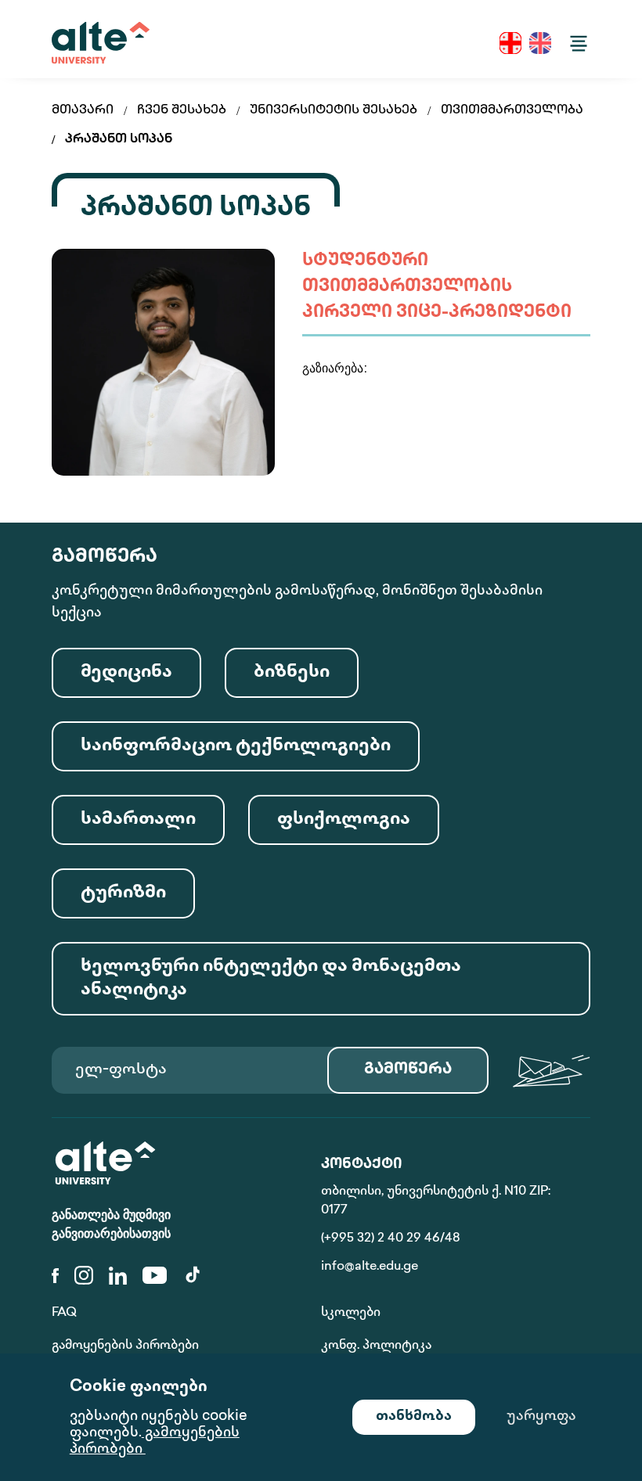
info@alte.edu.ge (369, 1267)
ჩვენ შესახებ (181, 110)
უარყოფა (541, 1417)
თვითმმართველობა (512, 110)
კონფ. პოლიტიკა (376, 1346)
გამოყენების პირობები (125, 1346)
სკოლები (351, 1313)
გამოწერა (408, 1070)
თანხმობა (414, 1417)
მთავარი (83, 110)
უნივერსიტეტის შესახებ (333, 110)
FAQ (64, 1313)
